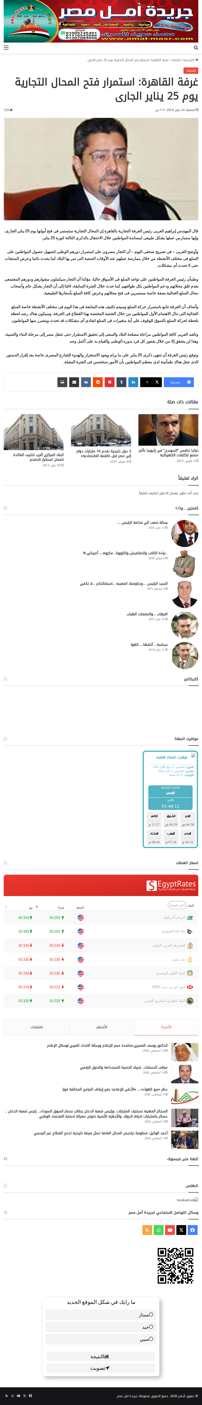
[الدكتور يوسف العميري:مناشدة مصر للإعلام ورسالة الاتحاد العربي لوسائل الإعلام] (184, 1052)
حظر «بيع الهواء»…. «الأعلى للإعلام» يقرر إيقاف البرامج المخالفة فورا (115, 1089)
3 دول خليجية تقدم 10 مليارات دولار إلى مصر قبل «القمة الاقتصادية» (103, 453)
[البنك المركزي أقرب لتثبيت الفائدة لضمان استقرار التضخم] (34, 432)
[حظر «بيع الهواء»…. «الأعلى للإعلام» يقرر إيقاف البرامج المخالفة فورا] (184, 1096)
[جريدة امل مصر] (101, 21)
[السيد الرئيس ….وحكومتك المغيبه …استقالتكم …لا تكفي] (184, 594)
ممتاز (144, 1314)
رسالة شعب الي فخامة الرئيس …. (142, 522)
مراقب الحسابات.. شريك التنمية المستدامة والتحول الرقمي (124, 1067)
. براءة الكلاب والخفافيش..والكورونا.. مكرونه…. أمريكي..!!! (125, 553)
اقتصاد (175, 60)
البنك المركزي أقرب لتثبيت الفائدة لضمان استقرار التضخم (38, 457)
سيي (144, 1339)
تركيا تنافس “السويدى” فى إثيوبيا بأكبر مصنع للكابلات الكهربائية (168, 452)
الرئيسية (189, 60)
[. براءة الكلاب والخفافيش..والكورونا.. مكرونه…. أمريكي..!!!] (184, 564)
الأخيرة (166, 1027)
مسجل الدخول (168, 493)
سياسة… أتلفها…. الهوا (149, 644)
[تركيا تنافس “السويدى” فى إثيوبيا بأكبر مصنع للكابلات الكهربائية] (168, 430)
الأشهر (102, 1027)
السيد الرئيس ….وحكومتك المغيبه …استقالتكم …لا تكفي (124, 583)
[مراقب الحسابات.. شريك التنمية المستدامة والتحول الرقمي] (184, 1074)
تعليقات (37, 1027)
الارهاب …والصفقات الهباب (147, 614)
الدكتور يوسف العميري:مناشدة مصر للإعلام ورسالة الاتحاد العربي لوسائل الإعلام (107, 1045)
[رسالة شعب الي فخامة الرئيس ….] (184, 533)
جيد (145, 1327)
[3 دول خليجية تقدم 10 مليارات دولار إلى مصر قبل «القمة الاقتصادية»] (101, 430)
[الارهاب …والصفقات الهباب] (184, 625)
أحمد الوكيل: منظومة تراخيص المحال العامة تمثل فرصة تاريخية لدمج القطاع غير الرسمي (101, 1133)
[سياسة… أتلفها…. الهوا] (184, 655)
